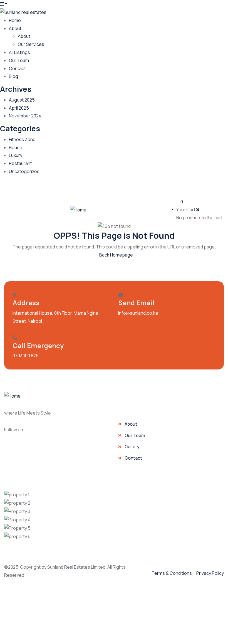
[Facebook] (156, 190)
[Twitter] (217, 190)
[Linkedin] (197, 190)
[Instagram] (176, 190)
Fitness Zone (22, 139)
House (15, 147)
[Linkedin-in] (68, 433)
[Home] (78, 209)
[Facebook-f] (36, 433)
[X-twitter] (84, 433)
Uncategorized (24, 171)
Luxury (15, 155)
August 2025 (22, 100)
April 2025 (19, 108)
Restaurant (20, 163)
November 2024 (25, 116)
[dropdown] (3, 4)
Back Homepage (115, 255)
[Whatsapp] (136, 190)
